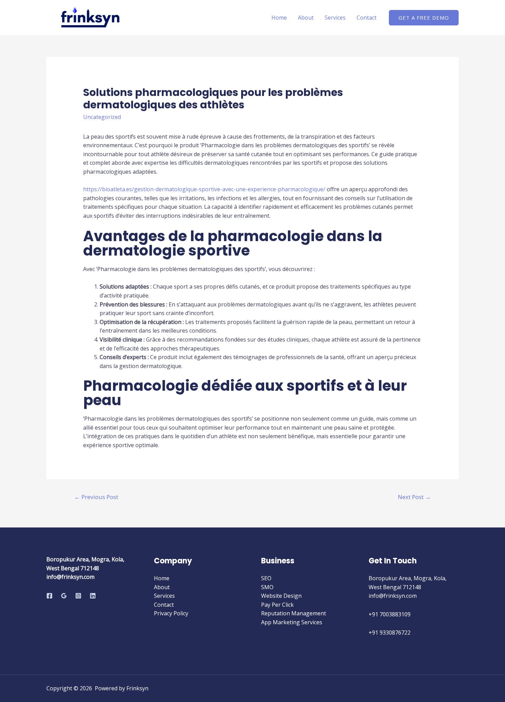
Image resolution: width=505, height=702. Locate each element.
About (306, 17)
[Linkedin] (93, 596)
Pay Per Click (277, 604)
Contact (367, 17)
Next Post (414, 497)
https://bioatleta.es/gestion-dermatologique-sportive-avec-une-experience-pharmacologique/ (204, 189)
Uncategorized (102, 117)
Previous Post (96, 497)
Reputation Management (293, 613)
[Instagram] (78, 596)
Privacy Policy (171, 613)
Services (335, 17)
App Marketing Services (291, 622)
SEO (266, 578)
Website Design (281, 596)
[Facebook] (49, 596)
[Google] (64, 596)
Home (279, 17)
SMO (267, 587)
